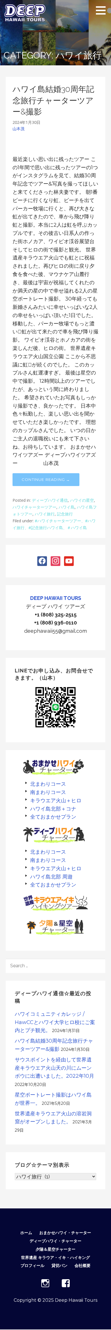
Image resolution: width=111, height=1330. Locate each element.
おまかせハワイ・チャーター (65, 1232)
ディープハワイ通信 (50, 500)
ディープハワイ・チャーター (55, 1241)
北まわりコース (48, 784)
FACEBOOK (65, 1283)
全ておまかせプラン (53, 817)
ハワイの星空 (82, 500)
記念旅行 (65, 514)
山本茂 (18, 128)
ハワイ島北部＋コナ (53, 809)
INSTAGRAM (45, 1283)
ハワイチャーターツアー (34, 507)
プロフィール (32, 1265)
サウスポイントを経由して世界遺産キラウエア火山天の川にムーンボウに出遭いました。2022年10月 (54, 1068)
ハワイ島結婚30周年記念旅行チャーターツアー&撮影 (53, 100)
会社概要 (83, 1265)
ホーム (26, 1232)
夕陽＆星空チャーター (55, 1249)
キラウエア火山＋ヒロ (55, 800)
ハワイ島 (67, 507)
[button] (102, 10)
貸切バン (59, 1265)
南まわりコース (48, 792)
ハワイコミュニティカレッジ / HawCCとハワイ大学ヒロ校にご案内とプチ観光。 (55, 1022)
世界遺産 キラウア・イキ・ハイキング (55, 1257)
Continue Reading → (46, 479)
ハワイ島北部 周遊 (51, 877)
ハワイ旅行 (45, 514)
